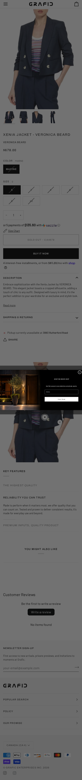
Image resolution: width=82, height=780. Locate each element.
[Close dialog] (79, 372)
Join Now (61, 399)
